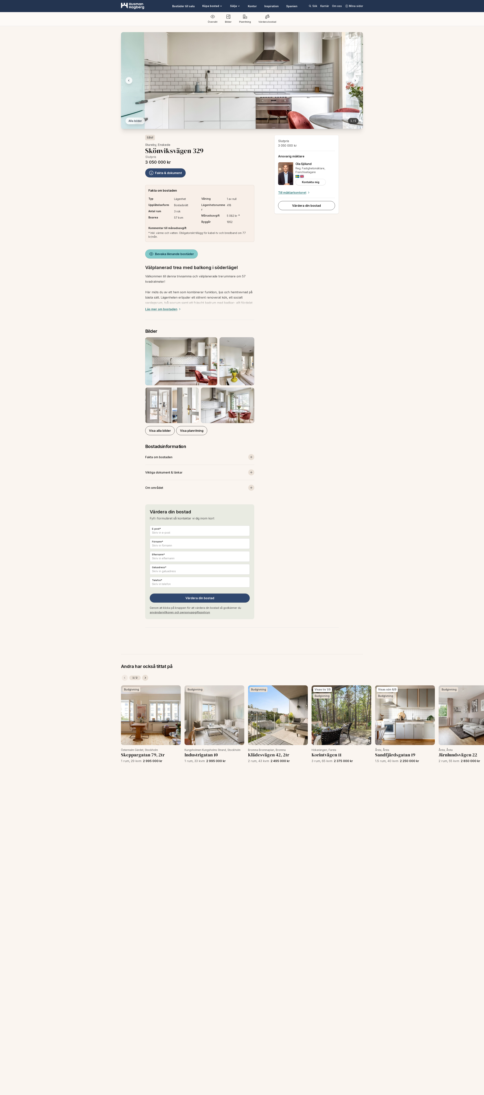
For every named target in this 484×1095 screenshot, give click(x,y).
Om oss (337, 6)
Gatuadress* (159, 567)
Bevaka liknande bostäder (174, 254)
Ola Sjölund (304, 164)
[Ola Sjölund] (285, 173)
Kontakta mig (310, 182)
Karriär (324, 6)
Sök (314, 6)
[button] (199, 380)
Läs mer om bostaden (161, 309)
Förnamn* (157, 541)
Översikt (212, 21)
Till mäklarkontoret (292, 192)
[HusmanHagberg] (132, 6)
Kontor (252, 6)
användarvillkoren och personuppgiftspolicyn (180, 612)
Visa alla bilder (160, 431)
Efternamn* (158, 554)
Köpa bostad (210, 6)
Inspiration (271, 6)
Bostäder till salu (183, 6)
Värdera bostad (267, 21)
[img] (297, 176)
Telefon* (157, 580)
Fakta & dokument (168, 173)
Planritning (245, 21)
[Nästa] (145, 678)
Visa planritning (191, 431)
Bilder (228, 21)
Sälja (233, 6)
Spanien (291, 6)
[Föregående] (125, 678)
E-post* (156, 528)
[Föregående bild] (129, 80)
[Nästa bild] (355, 80)
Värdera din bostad (199, 598)
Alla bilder (135, 120)
